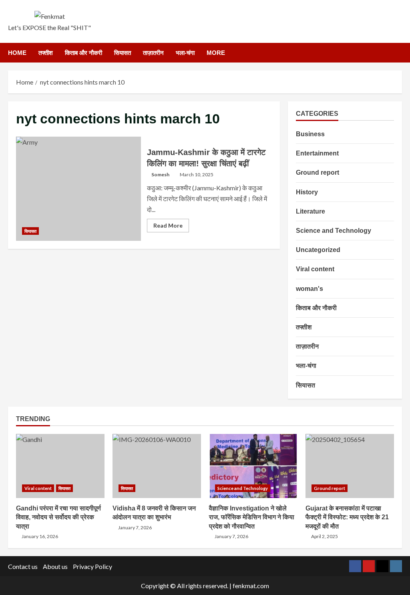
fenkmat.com (251, 585)
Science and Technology (333, 230)
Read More (171, 227)
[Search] (400, 52)
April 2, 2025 (324, 536)
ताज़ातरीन (153, 52)
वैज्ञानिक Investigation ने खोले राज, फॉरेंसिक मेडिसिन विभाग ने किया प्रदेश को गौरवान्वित (253, 466)
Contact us (23, 566)
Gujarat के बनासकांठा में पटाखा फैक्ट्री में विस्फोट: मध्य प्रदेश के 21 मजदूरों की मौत (349, 466)
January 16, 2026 (40, 536)
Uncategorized (318, 249)
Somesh (160, 174)
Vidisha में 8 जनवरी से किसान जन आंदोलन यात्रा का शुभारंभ (157, 466)
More (216, 52)
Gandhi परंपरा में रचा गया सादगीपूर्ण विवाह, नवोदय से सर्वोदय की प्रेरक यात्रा (60, 466)
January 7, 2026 (135, 527)
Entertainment (317, 153)
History (307, 192)
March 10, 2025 (196, 174)
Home (17, 52)
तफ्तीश (45, 52)
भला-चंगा (185, 52)
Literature (310, 211)
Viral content (315, 269)
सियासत (122, 52)
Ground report (317, 172)
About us (55, 566)
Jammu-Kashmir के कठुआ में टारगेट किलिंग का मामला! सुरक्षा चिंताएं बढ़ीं (78, 189)
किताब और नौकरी (83, 52)
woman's (309, 288)
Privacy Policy (92, 566)
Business (310, 134)
